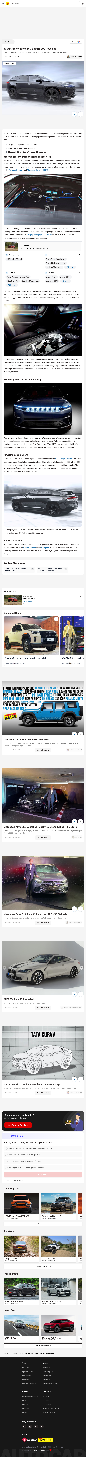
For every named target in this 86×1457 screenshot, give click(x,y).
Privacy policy (48, 1404)
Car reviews (26, 1376)
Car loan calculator (29, 1384)
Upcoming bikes (48, 1372)
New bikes (46, 1368)
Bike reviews (47, 1376)
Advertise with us (49, 1412)
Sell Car (25, 1412)
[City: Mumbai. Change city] (82, 3)
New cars (25, 1368)
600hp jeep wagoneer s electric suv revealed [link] (38, 1353)
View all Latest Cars (42, 1346)
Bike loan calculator (50, 1384)
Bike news (46, 1380)
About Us (46, 1396)
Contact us (26, 1408)
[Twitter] (42, 1427)
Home (6, 1353)
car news (15, 1353)
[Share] (80, 114)
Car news (25, 1380)
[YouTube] (24, 1427)
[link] (21, 1203)
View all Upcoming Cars (41, 1224)
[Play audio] (74, 114)
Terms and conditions (51, 1408)
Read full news (42, 750)
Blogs (24, 1400)
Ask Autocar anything (30, 1396)
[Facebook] (36, 1427)
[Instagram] (30, 1427)
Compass (45, 548)
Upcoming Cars (27, 1372)
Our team (46, 1400)
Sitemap (25, 1404)
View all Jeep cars (41, 1266)
